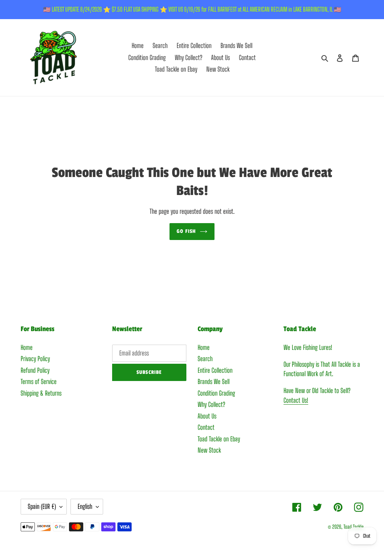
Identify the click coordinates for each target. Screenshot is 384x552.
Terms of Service (39, 382)
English (85, 506)
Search (205, 359)
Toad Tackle (353, 527)
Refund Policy (35, 370)
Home (27, 347)
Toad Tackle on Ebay (219, 439)
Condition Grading (216, 393)
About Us (207, 416)
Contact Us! (296, 400)
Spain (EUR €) (42, 506)
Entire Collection (215, 370)
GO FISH (186, 231)
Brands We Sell (214, 382)
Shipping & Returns (41, 393)
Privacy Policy (35, 359)
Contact (206, 427)
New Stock (209, 450)
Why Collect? (211, 404)
